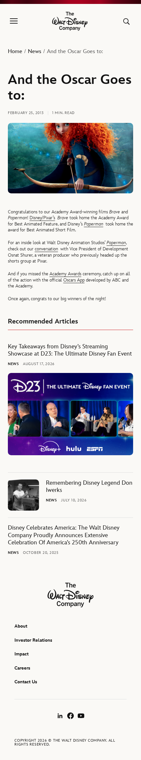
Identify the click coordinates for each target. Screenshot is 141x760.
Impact (21, 654)
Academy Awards (65, 274)
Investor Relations (33, 640)
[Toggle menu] (14, 21)
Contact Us (25, 682)
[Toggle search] (126, 21)
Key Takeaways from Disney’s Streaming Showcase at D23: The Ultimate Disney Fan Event (70, 350)
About (20, 626)
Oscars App (74, 280)
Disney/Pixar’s (42, 218)
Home (15, 51)
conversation (46, 249)
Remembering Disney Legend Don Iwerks (89, 486)
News (34, 51)
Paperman (93, 224)
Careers (22, 668)
